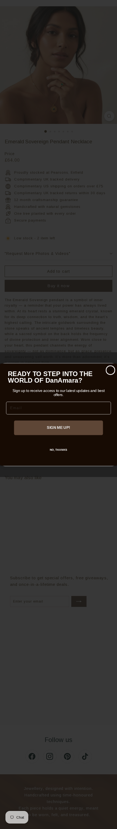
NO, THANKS (58, 449)
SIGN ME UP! (58, 428)
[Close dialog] (110, 370)
